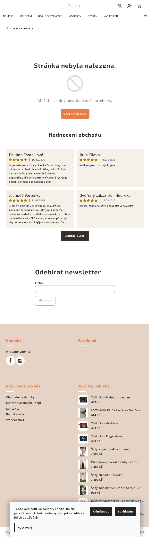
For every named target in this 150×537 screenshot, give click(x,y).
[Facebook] (10, 360)
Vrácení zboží (15, 420)
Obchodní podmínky (20, 397)
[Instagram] (20, 360)
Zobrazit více (75, 236)
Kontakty (13, 408)
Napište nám (15, 414)
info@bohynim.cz (18, 352)
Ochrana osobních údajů (23, 403)
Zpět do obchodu (75, 113)
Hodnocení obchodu (75, 135)
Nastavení (25, 527)
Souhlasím (125, 511)
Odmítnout (101, 511)
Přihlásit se (45, 301)
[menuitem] (8, 16)
